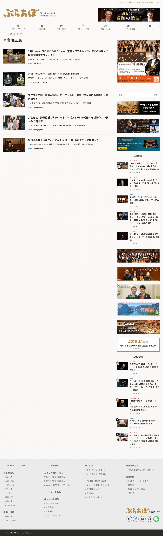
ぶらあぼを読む (51, 498)
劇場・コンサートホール (96, 470)
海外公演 (8, 501)
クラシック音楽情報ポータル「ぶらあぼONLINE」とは (139, 2)
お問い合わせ (132, 493)
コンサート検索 (51, 465)
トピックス (9, 485)
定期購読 (49, 511)
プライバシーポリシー (95, 497)
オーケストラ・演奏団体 (96, 474)
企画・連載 (9, 481)
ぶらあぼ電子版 (52, 503)
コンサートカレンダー (14, 465)
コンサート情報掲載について (98, 485)
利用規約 (90, 493)
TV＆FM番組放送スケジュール (58, 485)
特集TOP (8, 516)
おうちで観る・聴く (53, 472)
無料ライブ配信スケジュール (57, 477)
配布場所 (49, 507)
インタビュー (10, 493)
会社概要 (130, 476)
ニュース (8, 477)
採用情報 (130, 485)
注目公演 (8, 489)
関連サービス (132, 465)
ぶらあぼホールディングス (137, 481)
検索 (155, 94)
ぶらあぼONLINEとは (95, 480)
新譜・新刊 (9, 497)
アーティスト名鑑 (52, 491)
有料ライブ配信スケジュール (57, 481)
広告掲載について (94, 489)
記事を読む (8, 472)
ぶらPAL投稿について (54, 515)
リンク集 (89, 465)
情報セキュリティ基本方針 (137, 489)
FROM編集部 (10, 505)
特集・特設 (8, 512)
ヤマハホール (10, 520)
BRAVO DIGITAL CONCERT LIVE (140, 470)
